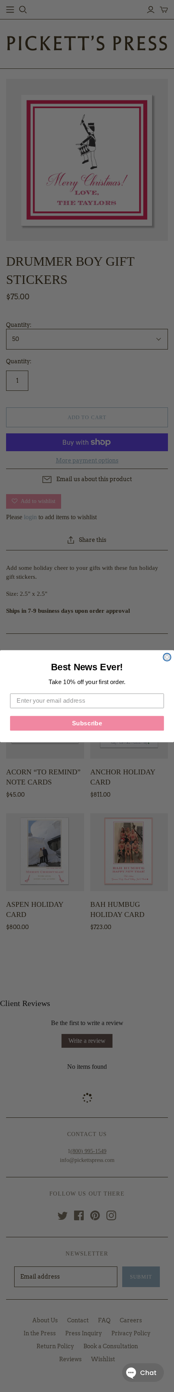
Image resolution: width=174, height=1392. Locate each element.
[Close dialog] (167, 657)
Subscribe (87, 723)
